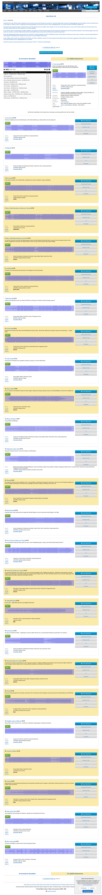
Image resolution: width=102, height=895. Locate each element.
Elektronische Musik (28, 166)
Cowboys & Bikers (12, 751)
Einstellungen (84, 888)
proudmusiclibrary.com (9, 2)
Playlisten (92, 83)
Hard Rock (73, 85)
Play (54, 70)
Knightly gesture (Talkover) (14, 721)
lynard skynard (68, 105)
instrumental (64, 100)
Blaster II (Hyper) (11, 418)
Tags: (53, 103)
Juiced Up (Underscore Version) (15, 570)
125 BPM (15, 740)
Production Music (57, 886)
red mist (9, 781)
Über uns (35, 10)
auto (62, 103)
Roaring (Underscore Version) (15, 660)
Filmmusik (25, 468)
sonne (74, 103)
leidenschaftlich (80, 92)
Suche (4, 10)
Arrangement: (55, 98)
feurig (85, 92)
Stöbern (9, 10)
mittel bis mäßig (22, 318)
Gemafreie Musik (65, 88)
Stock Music (67, 886)
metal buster (10, 630)
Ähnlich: (54, 105)
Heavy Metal (16, 226)
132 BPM (15, 499)
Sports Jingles (10, 388)
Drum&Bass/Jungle (23, 436)
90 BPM (15, 861)
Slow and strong (11, 841)
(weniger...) (55, 90)
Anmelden (47, 10)
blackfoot (75, 105)
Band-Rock (63, 98)
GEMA (54, 88)
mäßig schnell (69, 86)
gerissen (80, 93)
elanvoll (67, 95)
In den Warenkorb (92, 67)
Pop (20, 406)
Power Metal (25, 498)
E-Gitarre (63, 97)
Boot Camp (9, 178)
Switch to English (95, 2)
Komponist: (55, 101)
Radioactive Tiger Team (13, 449)
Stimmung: (55, 92)
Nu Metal (56, 466)
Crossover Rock (75, 466)
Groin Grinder (10, 358)
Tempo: (54, 86)
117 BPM (15, 710)
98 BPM (15, 318)
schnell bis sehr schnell (19, 227)
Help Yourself (9, 298)
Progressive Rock (36, 316)
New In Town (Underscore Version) (16, 540)
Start (25, 884)
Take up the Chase (12, 811)
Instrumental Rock (81, 85)
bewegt (62, 95)
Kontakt (40, 10)
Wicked (9, 691)
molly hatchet (81, 105)
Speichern (92, 888)
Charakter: (55, 95)
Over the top (57, 64)
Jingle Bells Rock (11, 600)
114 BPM (15, 167)
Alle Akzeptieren (88, 891)
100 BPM (15, 257)
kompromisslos (73, 93)
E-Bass (67, 97)
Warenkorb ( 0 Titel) (92, 7)
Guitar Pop (16, 558)
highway (70, 103)
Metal (41, 256)
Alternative (16, 588)
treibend (71, 95)
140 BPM (63, 86)
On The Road (10, 328)
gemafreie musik (87, 103)
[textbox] (89, 11)
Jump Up (15, 436)
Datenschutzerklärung (88, 884)
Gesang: (54, 100)
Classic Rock (64, 85)
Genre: (54, 85)
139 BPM (15, 348)
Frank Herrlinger (65, 101)
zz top (62, 105)
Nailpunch (9, 148)
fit (93, 92)
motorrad (65, 103)
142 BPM (15, 650)
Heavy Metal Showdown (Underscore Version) (18, 208)
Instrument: (55, 97)
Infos (26, 10)
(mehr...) (7, 140)
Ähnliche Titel (92, 76)
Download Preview (92, 72)
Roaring (9, 480)
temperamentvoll (65, 93)
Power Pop (16, 406)
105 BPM (15, 288)
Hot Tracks (15, 10)
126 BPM (15, 408)
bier (81, 103)
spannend (76, 95)
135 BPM (15, 438)
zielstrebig (72, 92)
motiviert (63, 92)
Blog (30, 10)
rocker (78, 103)
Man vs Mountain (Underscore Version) (16, 238)
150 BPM (15, 530)
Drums (71, 97)
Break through (11, 510)
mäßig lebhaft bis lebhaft (19, 197)
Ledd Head (9, 268)
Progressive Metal (63, 466)
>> (54, 47)
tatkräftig (68, 92)
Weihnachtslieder (36, 618)
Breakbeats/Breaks (28, 466)
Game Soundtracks (18, 166)
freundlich (89, 92)
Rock (4, 20)
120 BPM (15, 560)
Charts (38, 884)
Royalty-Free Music (48, 886)
